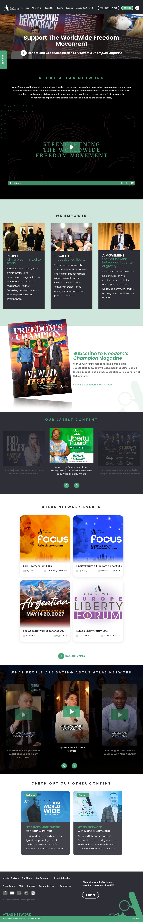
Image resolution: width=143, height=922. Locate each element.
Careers (31, 886)
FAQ (21, 886)
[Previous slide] (66, 485)
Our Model (27, 878)
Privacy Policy (135, 919)
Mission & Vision (11, 878)
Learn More (49, 8)
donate (92, 894)
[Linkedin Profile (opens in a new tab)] (19, 893)
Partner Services (109, 8)
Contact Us (65, 886)
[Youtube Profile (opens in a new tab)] (12, 893)
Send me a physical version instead (104, 384)
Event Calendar (62, 878)
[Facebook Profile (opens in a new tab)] (5, 893)
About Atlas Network (84, 8)
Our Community (43, 878)
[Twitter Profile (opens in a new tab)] (26, 893)
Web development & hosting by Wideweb (30, 899)
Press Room (9, 886)
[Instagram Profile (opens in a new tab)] (33, 893)
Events (60, 8)
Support (69, 8)
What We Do (37, 8)
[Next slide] (77, 485)
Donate (128, 8)
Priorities (25, 8)
